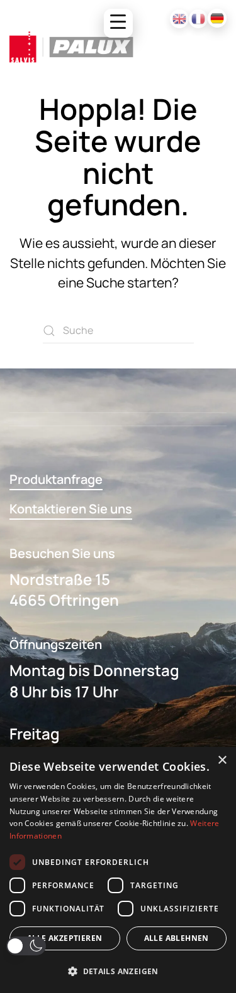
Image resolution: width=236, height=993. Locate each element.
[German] (217, 18)
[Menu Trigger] (118, 23)
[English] (179, 18)
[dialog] (118, 870)
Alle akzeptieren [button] (64, 938)
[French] (198, 18)
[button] (26, 946)
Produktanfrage (56, 479)
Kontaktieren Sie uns (70, 508)
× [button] (222, 760)
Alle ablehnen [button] (176, 938)
